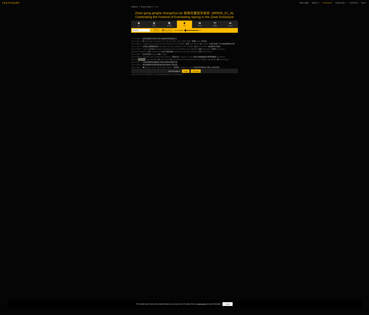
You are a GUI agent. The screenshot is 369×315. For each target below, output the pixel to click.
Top (157, 30)
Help (363, 3)
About (315, 3)
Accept (227, 304)
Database (327, 3)
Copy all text (168, 30)
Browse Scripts (146, 7)
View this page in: (174, 71)
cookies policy (202, 304)
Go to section (179, 30)
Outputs (353, 3)
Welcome (304, 3)
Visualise (340, 3)
